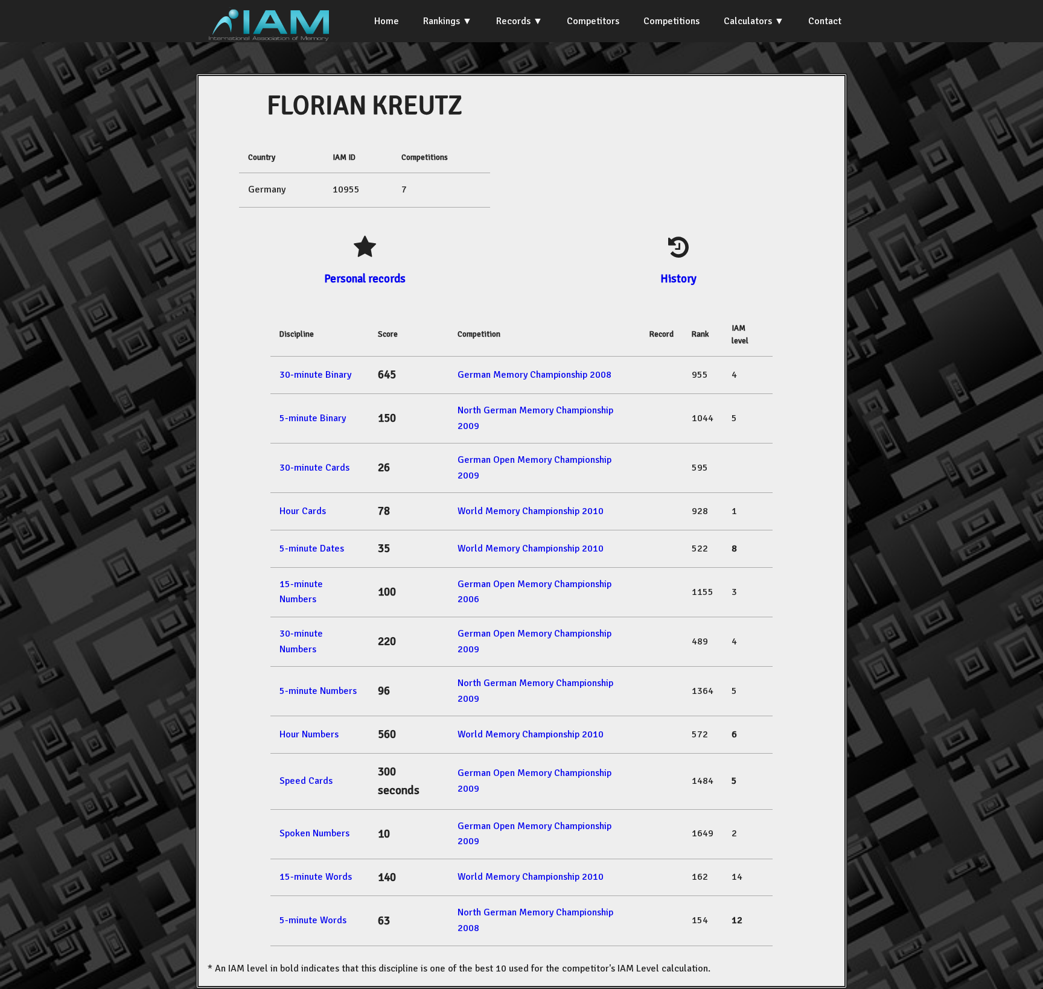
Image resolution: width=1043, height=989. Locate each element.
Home (386, 21)
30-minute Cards (314, 468)
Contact (824, 21)
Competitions (671, 21)
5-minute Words (312, 920)
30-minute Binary (315, 375)
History (678, 278)
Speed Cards (306, 781)
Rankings (441, 21)
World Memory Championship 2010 (531, 511)
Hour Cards (302, 511)
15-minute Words (315, 877)
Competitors (593, 21)
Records (513, 21)
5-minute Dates (311, 548)
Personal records (365, 278)
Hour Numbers (309, 734)
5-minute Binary (312, 418)
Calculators (748, 21)
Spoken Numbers (314, 833)
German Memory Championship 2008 (534, 375)
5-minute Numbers (318, 691)
